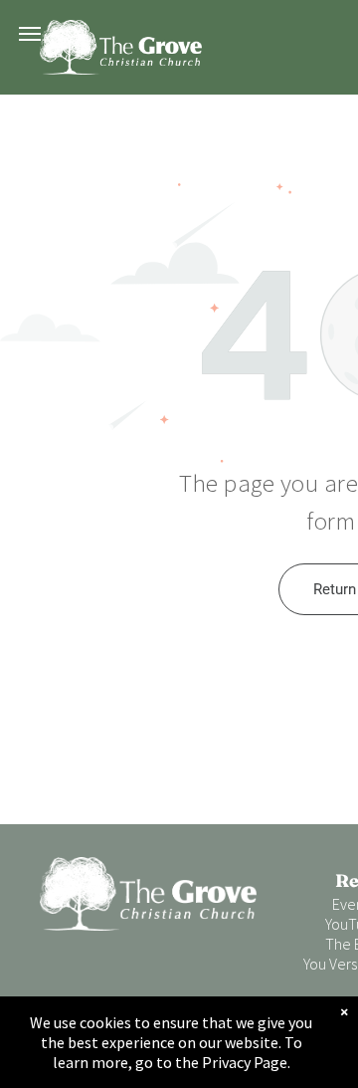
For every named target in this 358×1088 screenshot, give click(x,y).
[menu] (30, 34)
